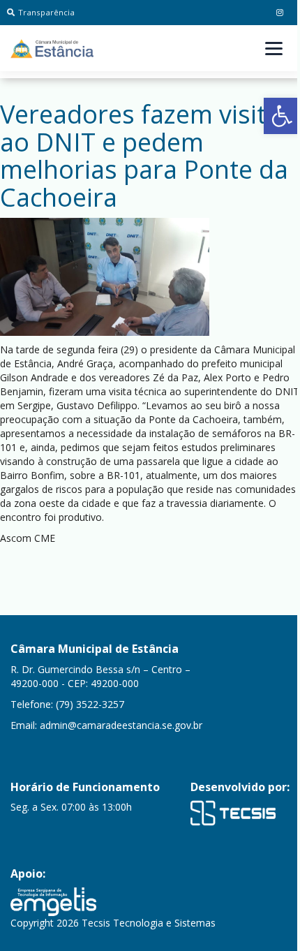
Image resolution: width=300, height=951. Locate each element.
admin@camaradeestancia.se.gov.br (121, 725)
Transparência (46, 12)
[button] (282, 116)
